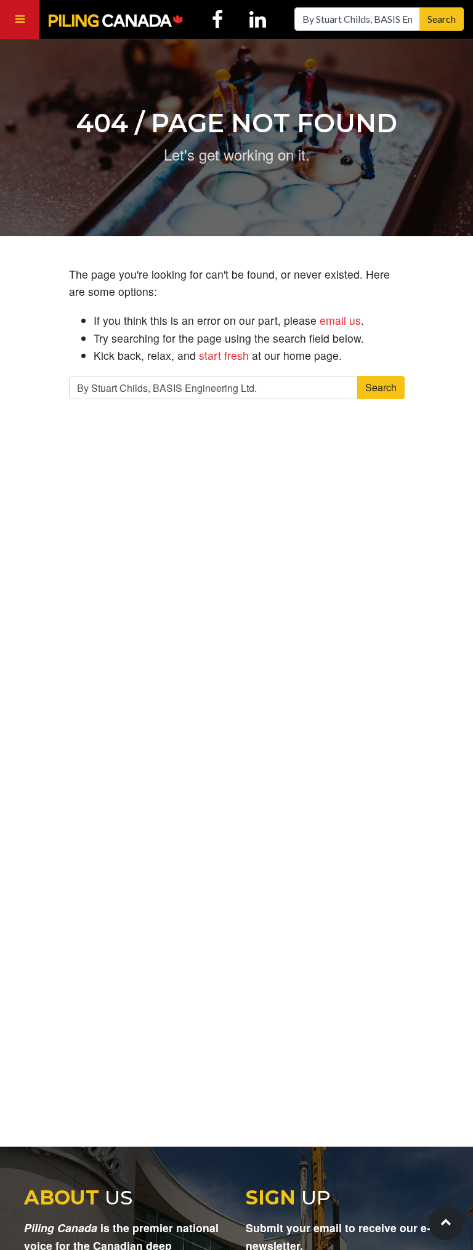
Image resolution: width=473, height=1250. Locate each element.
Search (441, 19)
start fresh (224, 355)
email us (340, 320)
